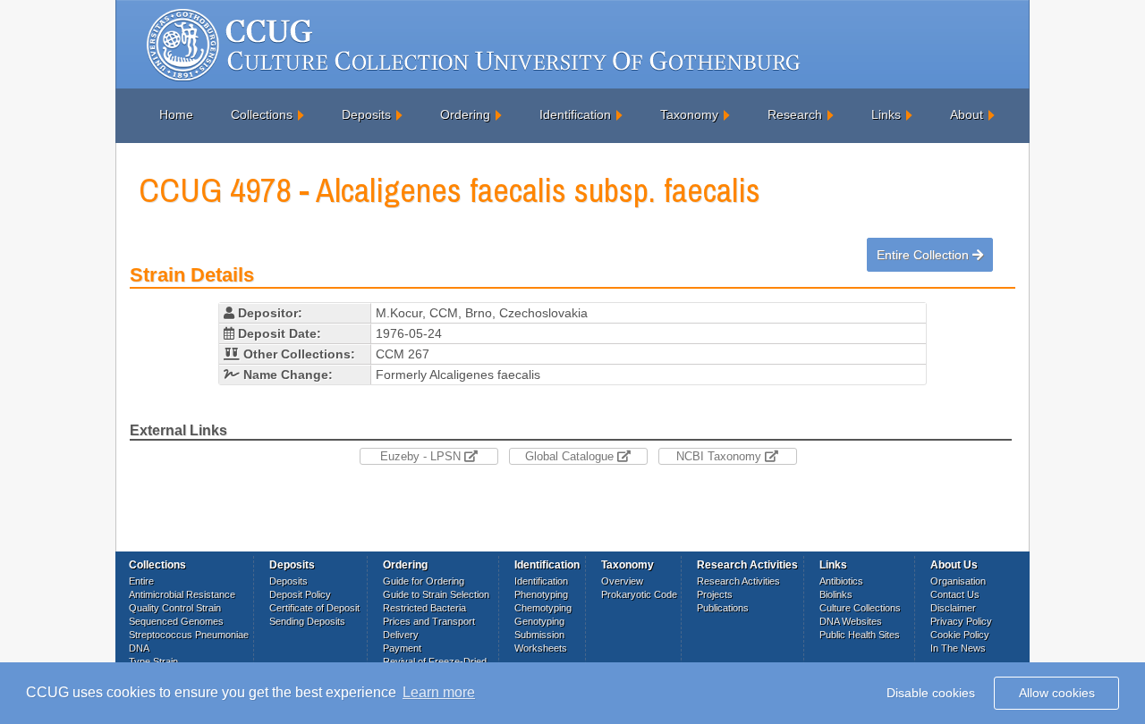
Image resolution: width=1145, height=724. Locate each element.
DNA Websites (850, 621)
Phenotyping (541, 594)
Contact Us (955, 594)
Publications (723, 607)
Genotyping (539, 621)
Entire (141, 581)
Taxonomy (689, 114)
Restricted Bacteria (424, 607)
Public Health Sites (859, 634)
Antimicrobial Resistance (182, 594)
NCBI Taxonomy (720, 456)
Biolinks (835, 594)
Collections (262, 114)
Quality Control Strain (175, 607)
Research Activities (738, 581)
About (966, 114)
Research (795, 114)
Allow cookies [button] (1057, 693)
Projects (715, 594)
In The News (958, 648)
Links (886, 114)
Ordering (465, 114)
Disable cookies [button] (930, 693)
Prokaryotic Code (639, 594)
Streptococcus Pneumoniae (189, 634)
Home (176, 114)
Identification (575, 114)
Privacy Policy (961, 621)
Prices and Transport (429, 621)
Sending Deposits (307, 621)
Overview (622, 581)
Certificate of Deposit (314, 607)
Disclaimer (953, 607)
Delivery (401, 634)
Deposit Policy (300, 594)
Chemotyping (543, 607)
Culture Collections (860, 607)
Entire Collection (924, 255)
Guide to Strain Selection (436, 594)
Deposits (366, 114)
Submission (539, 634)
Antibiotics (841, 581)
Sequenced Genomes (176, 621)
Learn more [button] (439, 692)
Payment (402, 648)
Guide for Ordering (423, 581)
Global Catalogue (571, 456)
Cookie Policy (959, 634)
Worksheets (540, 648)
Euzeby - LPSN (422, 456)
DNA (139, 648)
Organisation (958, 581)
